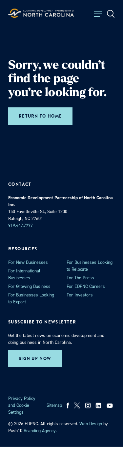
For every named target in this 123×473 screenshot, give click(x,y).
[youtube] (110, 405)
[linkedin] (98, 405)
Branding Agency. (40, 431)
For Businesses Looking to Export (31, 298)
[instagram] (88, 405)
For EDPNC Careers (86, 286)
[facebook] (68, 405)
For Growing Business (29, 286)
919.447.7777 (20, 225)
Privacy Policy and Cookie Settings (21, 405)
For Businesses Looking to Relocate (90, 265)
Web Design (90, 424)
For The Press (80, 278)
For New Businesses (28, 262)
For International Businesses (24, 274)
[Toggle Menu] (98, 14)
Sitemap (54, 405)
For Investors (80, 295)
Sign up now (35, 358)
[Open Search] (111, 14)
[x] (77, 405)
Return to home (40, 116)
